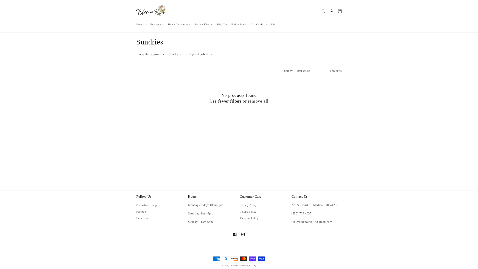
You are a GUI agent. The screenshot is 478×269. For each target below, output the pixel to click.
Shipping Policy (249, 218)
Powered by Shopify (247, 266)
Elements (234, 266)
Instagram (142, 218)
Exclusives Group (146, 205)
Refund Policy (248, 211)
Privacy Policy (248, 205)
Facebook (141, 211)
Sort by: (288, 70)
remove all (258, 101)
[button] (141, 25)
